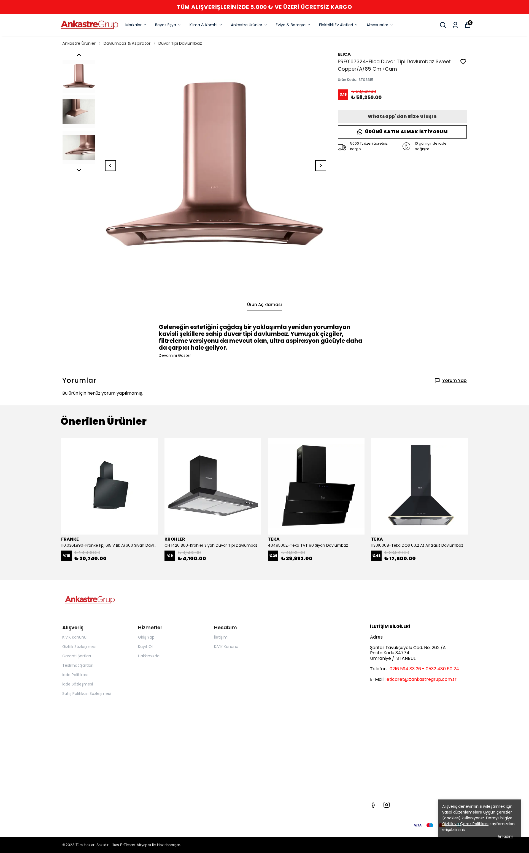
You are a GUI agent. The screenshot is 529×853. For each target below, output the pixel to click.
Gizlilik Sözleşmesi (79, 646)
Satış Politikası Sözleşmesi (86, 693)
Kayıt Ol (145, 646)
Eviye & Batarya (291, 25)
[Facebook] (373, 804)
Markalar (133, 25)
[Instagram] (386, 804)
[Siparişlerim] (455, 25)
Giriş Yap (146, 637)
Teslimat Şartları (77, 665)
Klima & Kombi (203, 25)
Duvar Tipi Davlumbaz (180, 43)
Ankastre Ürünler (246, 25)
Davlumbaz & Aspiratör (127, 43)
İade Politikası (75, 674)
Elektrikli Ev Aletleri (336, 25)
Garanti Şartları (76, 656)
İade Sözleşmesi (77, 684)
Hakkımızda (149, 656)
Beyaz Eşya (165, 25)
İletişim (221, 637)
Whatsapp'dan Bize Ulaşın (402, 116)
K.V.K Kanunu (74, 637)
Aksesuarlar (377, 25)
